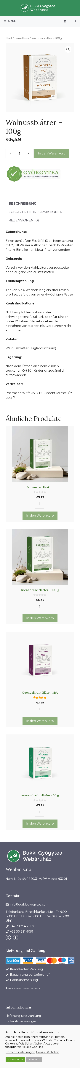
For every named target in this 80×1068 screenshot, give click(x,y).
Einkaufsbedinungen (21, 1021)
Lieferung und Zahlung (23, 1016)
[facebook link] (15, 937)
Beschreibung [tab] (22, 203)
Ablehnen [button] (34, 1059)
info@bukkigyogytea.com (29, 904)
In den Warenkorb (51, 153)
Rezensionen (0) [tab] (24, 220)
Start (9, 38)
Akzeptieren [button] (15, 1059)
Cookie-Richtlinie (47, 1052)
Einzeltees (22, 38)
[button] (75, 21)
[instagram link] (8, 937)
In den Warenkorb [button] (40, 515)
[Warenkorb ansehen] (65, 21)
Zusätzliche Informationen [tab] (36, 212)
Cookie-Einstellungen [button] (20, 1052)
